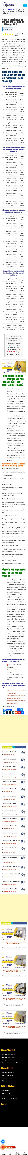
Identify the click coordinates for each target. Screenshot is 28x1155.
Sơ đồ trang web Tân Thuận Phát (10, 1099)
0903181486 (7, 799)
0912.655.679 (10, 1147)
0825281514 (7, 877)
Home (5, 10)
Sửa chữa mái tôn (6, 1080)
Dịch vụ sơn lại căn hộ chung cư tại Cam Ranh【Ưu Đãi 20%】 (14, 1027)
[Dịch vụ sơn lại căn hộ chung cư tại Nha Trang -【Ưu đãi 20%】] (14, 989)
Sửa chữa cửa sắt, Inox (8, 1075)
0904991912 (7, 836)
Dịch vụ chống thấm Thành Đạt (10, 1062)
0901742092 (7, 852)
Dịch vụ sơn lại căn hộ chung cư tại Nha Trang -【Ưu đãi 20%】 (14, 999)
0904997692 (7, 791)
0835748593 (7, 784)
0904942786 (7, 814)
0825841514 (7, 891)
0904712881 (7, 869)
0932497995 (7, 843)
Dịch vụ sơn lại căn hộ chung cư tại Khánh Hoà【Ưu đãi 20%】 (14, 970)
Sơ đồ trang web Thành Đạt (9, 1096)
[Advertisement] (14, 730)
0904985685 (7, 862)
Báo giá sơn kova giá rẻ (8, 1072)
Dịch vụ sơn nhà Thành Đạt (9, 1060)
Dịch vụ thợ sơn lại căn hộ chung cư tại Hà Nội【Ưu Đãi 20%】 (14, 942)
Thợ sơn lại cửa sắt (7, 1078)
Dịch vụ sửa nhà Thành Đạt (9, 1057)
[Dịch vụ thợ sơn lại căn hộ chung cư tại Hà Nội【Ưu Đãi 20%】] (14, 933)
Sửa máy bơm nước (7, 1090)
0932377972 (7, 777)
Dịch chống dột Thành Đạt (8, 1054)
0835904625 (7, 821)
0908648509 (7, 769)
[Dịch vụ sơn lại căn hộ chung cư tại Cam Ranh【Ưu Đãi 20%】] (14, 1018)
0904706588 (7, 806)
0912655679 (7, 754)
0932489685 (7, 762)
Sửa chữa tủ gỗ (6, 1093)
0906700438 (7, 828)
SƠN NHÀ (11, 10)
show (10, 29)
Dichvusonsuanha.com (13, 670)
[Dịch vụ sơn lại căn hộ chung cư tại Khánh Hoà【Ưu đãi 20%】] (14, 961)
